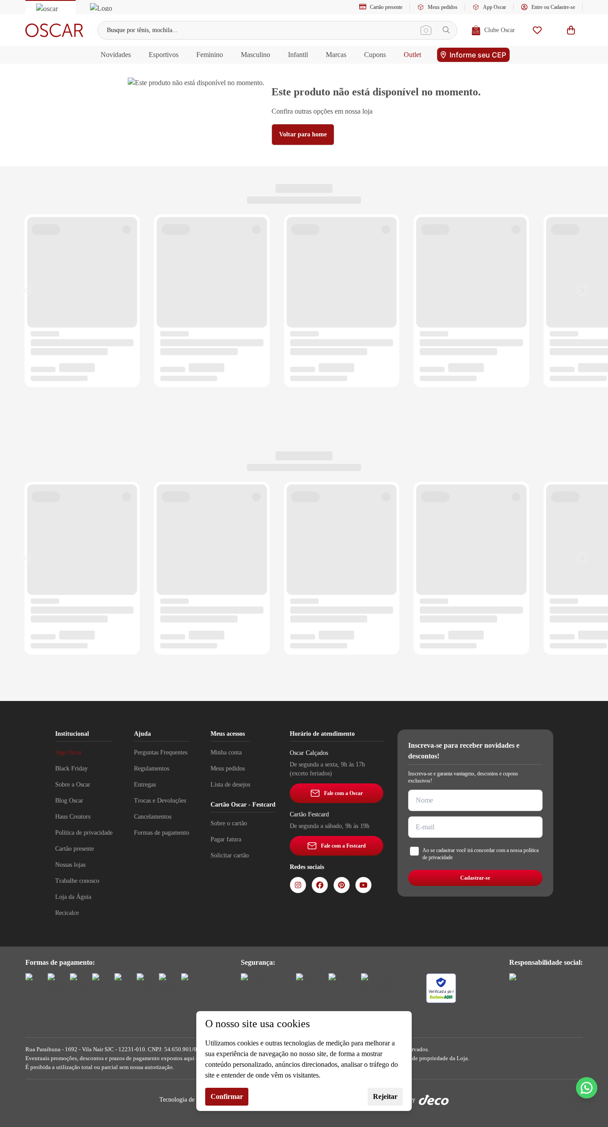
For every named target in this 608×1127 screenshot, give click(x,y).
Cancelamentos (152, 816)
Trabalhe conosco (77, 880)
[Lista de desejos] (537, 30)
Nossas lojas (70, 864)
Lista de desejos (230, 784)
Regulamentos (151, 768)
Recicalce (67, 913)
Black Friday (71, 768)
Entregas (145, 784)
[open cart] (571, 30)
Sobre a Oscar (72, 784)
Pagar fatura (226, 839)
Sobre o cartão (229, 823)
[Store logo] (54, 30)
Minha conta (226, 752)
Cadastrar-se (475, 878)
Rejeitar (385, 1096)
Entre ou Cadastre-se (553, 7)
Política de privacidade (84, 832)
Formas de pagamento (161, 832)
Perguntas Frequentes (160, 752)
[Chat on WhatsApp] (586, 1087)
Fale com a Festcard (343, 846)
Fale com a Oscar (343, 793)
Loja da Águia (73, 896)
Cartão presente (386, 7)
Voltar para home (303, 134)
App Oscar (494, 7)
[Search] (446, 30)
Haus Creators (72, 816)
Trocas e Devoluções (160, 800)
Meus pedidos (443, 7)
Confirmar (227, 1096)
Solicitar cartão (230, 855)
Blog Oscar (69, 800)
